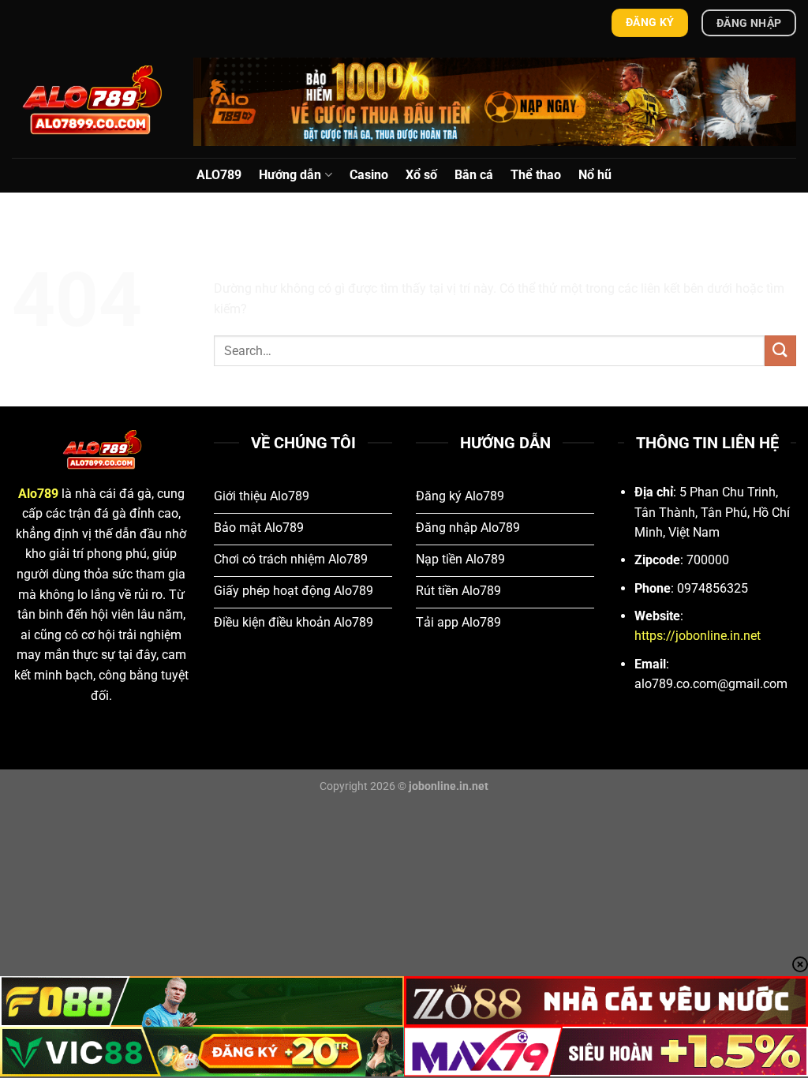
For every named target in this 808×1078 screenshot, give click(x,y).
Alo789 (38, 493)
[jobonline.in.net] (91, 101)
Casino (369, 174)
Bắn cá (473, 174)
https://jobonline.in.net (697, 635)
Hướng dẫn (290, 174)
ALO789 (218, 174)
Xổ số (421, 174)
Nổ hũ (595, 174)
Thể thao (536, 174)
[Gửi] (780, 350)
